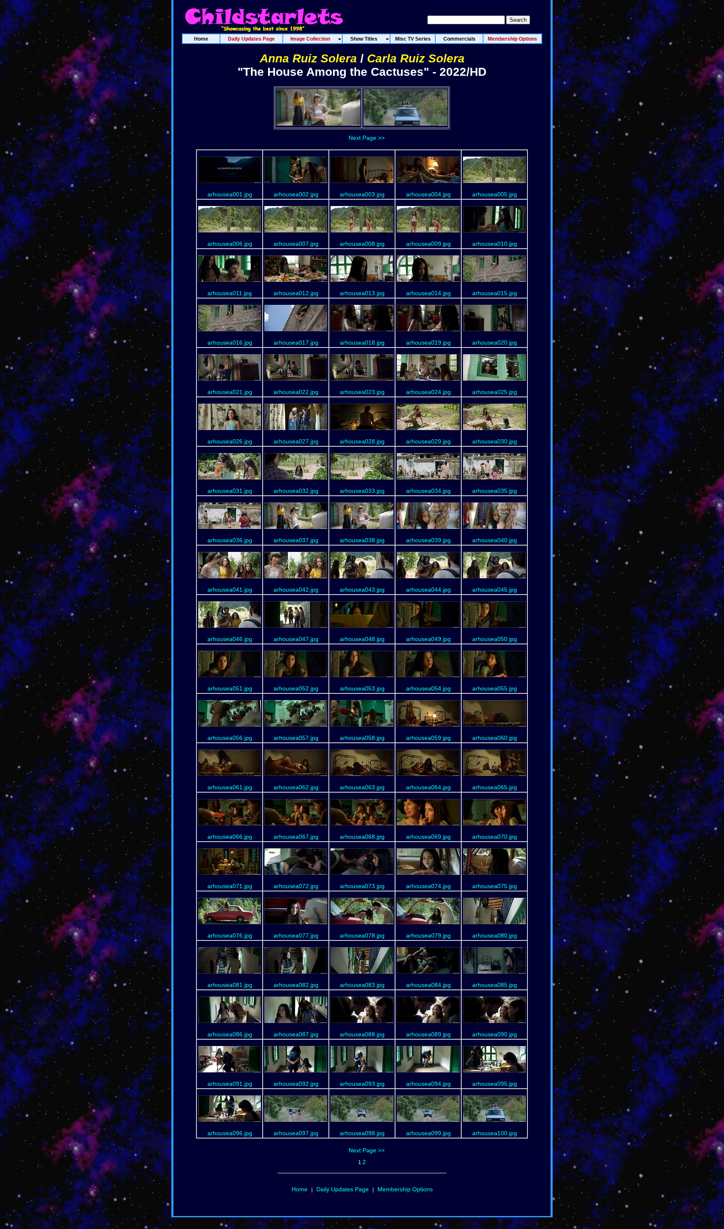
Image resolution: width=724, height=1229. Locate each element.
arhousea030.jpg (494, 441)
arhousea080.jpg (494, 935)
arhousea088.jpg (362, 1034)
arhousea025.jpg (494, 392)
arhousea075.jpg (494, 886)
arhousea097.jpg (296, 1133)
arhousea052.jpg (296, 688)
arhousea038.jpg (362, 540)
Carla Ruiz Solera (416, 58)
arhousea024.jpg (428, 392)
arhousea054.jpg (428, 688)
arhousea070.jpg (494, 836)
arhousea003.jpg (362, 194)
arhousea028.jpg (362, 441)
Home (300, 1189)
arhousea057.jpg (296, 737)
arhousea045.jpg (494, 589)
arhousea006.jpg (229, 243)
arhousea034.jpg (428, 490)
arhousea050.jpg (494, 639)
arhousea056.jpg (229, 737)
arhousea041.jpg (229, 589)
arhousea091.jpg (229, 1083)
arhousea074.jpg (428, 886)
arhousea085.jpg (494, 985)
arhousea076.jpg (229, 935)
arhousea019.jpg (428, 342)
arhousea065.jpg (494, 787)
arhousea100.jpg (494, 1133)
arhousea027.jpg (296, 441)
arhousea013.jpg (362, 293)
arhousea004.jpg (428, 194)
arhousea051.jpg (229, 688)
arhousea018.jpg (362, 342)
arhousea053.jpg (362, 688)
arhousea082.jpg (296, 985)
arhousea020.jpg (494, 342)
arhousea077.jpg (296, 935)
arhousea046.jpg (229, 639)
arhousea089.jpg (428, 1034)
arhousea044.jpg (428, 589)
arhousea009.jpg (428, 243)
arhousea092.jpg (296, 1083)
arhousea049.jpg (428, 639)
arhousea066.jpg (229, 836)
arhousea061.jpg (229, 787)
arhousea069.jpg (428, 836)
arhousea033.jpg (362, 490)
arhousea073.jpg (362, 886)
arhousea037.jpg (296, 540)
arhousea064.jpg (428, 787)
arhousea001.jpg (229, 194)
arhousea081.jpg (229, 985)
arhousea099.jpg (428, 1133)
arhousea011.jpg (229, 293)
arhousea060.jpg (494, 737)
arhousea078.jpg (362, 935)
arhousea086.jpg (229, 1034)
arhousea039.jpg (428, 540)
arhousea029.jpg (428, 441)
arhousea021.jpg (229, 392)
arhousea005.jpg (494, 194)
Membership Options (405, 1189)
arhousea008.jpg (362, 243)
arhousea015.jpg (494, 293)
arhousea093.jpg (362, 1083)
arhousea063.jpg (362, 787)
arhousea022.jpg (296, 392)
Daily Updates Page (342, 1189)
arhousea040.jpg (494, 540)
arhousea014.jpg (428, 293)
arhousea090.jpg (494, 1034)
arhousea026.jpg (229, 441)
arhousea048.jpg (362, 639)
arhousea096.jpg (229, 1133)
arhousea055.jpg (494, 688)
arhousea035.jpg (494, 490)
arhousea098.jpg (362, 1133)
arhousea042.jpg (296, 589)
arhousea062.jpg (296, 787)
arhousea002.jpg (296, 194)
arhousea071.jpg (229, 886)
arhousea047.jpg (296, 639)
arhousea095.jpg (494, 1083)
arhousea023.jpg (362, 392)
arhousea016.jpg (229, 342)
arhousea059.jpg (428, 737)
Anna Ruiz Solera (308, 58)
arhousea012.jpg (296, 293)
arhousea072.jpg (296, 886)
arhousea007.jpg (296, 243)
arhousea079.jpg (428, 935)
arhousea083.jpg (362, 985)
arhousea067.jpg (296, 836)
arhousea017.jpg (296, 342)
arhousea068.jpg (362, 836)
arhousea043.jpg (362, 589)
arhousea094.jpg (428, 1083)
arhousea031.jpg (229, 490)
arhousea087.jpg (296, 1034)
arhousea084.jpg (428, 985)
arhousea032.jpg (296, 490)
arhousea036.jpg (229, 540)
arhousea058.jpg (362, 737)
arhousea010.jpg (494, 243)
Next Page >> (367, 137)
